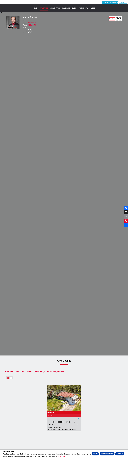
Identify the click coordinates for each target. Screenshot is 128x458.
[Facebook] (126, 208)
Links (93, 8)
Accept (95, 454)
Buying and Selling (69, 8)
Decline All (120, 454)
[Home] (115, 18)
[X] (126, 212)
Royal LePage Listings (55, 371)
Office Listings (39, 371)
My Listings (44, 8)
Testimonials (83, 8)
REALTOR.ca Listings (24, 371)
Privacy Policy (61, 456)
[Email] (126, 216)
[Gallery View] (7, 377)
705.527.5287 (32, 23)
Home (35, 8)
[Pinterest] (126, 221)
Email (24, 27)
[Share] (126, 225)
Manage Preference (107, 454)
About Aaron (55, 8)
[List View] (11, 377)
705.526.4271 (32, 25)
